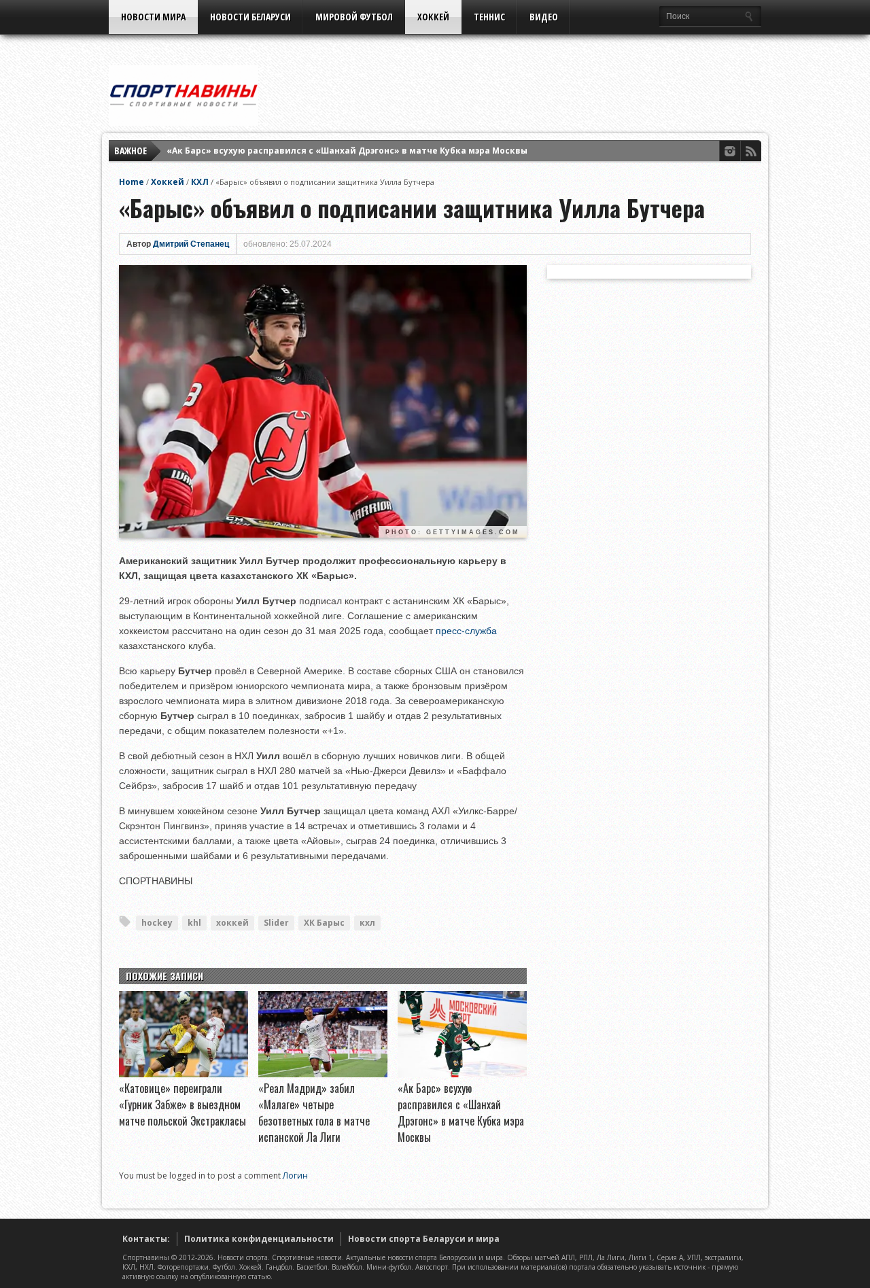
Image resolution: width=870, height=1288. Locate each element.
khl (194, 922)
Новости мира (153, 16)
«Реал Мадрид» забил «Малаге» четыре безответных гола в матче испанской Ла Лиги (314, 1112)
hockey (157, 922)
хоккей (232, 922)
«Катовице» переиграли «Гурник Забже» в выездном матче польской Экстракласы (182, 1104)
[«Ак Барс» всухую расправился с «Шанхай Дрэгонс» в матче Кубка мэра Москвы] (462, 1073)
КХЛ (200, 182)
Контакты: (146, 1239)
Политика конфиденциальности (259, 1239)
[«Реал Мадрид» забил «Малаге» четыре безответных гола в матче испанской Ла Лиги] (322, 1073)
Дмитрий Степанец (191, 244)
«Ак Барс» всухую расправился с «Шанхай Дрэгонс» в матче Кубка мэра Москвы (347, 150)
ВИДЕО (543, 16)
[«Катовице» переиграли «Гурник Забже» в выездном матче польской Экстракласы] (183, 1073)
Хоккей (433, 16)
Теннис (489, 16)
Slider (276, 922)
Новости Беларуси (250, 16)
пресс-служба (466, 630)
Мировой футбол (354, 16)
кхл (367, 922)
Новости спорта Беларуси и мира (424, 1239)
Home (131, 182)
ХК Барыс (324, 922)
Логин (295, 1175)
